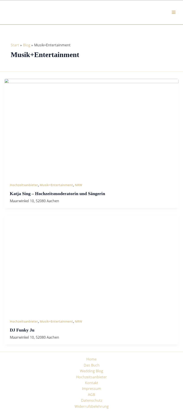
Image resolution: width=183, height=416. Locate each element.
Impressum (91, 388)
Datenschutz (91, 400)
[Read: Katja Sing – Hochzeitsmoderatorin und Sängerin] (91, 127)
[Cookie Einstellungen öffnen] (9, 410)
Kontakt (91, 382)
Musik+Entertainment (56, 185)
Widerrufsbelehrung (92, 406)
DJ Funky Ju (22, 329)
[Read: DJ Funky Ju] (91, 263)
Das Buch (92, 365)
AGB (91, 394)
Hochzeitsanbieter (24, 185)
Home (91, 359)
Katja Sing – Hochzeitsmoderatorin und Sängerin (57, 193)
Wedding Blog (91, 371)
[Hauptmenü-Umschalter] (174, 12)
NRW (78, 185)
